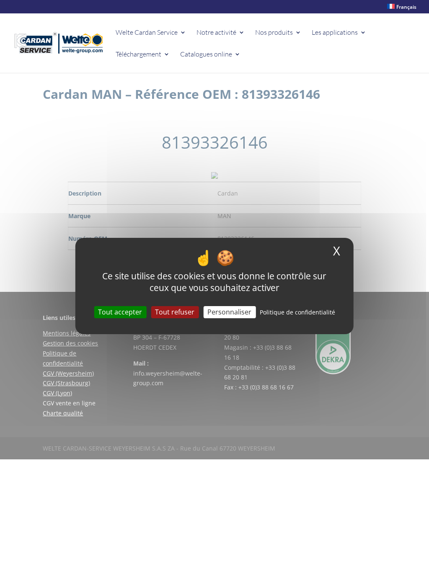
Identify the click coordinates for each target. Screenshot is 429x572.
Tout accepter (120, 312)
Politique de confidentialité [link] (297, 312)
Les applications (335, 32)
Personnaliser (229, 312)
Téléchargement (138, 54)
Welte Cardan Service (147, 32)
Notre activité (216, 32)
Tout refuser (174, 312)
